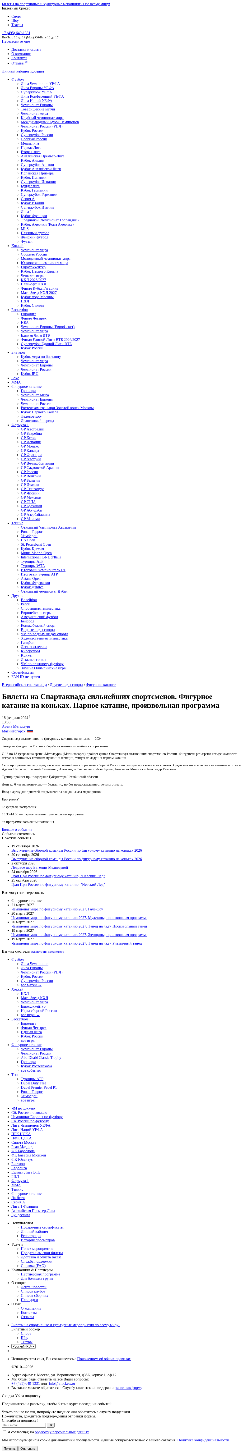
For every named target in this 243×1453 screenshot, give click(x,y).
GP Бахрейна (31, 433)
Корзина (37, 71)
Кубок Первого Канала (39, 271)
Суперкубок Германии (39, 194)
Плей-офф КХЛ (33, 284)
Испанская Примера (37, 173)
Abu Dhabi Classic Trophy (41, 1057)
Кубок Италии (32, 203)
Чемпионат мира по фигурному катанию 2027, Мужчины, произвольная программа (79, 918)
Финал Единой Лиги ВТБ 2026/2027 (50, 340)
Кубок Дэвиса (32, 587)
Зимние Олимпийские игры (43, 668)
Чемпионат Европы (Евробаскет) (48, 327)
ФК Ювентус (22, 1159)
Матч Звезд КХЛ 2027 (39, 293)
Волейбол (29, 600)
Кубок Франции (34, 216)
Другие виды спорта (66, 685)
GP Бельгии (30, 480)
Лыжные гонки (33, 660)
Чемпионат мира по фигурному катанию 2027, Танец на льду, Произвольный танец (79, 926)
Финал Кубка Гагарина (39, 288)
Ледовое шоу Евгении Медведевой (39, 867)
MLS (25, 229)
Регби (25, 604)
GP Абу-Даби (31, 510)
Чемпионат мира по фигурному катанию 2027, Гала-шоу (57, 909)
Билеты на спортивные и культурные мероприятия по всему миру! (56, 4)
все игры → (30, 1015)
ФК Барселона (23, 1151)
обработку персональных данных (62, 1432)
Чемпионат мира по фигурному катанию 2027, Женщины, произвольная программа (79, 935)
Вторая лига (31, 152)
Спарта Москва (23, 1142)
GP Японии (30, 493)
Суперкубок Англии (37, 165)
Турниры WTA (33, 566)
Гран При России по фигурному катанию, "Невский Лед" (58, 876)
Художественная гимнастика (44, 638)
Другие (17, 596)
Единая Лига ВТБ (25, 1172)
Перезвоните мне (16, 41)
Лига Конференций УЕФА (42, 96)
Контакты (19, 58)
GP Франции (31, 455)
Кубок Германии (34, 190)
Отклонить (28, 1448)
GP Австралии (32, 429)
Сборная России (34, 139)
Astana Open (31, 578)
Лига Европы (32, 968)
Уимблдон (29, 536)
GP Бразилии (31, 506)
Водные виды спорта (38, 630)
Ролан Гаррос (32, 532)
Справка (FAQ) (33, 1266)
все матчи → (31, 985)
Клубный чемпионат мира (42, 118)
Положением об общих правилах (104, 1359)
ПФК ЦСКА (21, 1138)
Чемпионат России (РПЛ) (41, 972)
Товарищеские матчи (38, 109)
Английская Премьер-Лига (43, 156)
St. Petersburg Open (36, 544)
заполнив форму (129, 1388)
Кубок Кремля (32, 549)
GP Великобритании (37, 463)
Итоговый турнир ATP (39, 574)
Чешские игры (32, 276)
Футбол (17, 79)
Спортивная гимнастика (41, 608)
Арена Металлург (16, 726)
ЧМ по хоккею (23, 1108)
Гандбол (27, 642)
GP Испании (31, 442)
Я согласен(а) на (48, 1432)
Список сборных (34, 1295)
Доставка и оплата (26, 49)
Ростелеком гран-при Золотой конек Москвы (57, 408)
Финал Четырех (34, 318)
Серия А (28, 199)
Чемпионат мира (34, 113)
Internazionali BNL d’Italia (41, 557)
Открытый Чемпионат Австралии (48, 527)
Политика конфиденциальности (203, 1440)
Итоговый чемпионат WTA (43, 570)
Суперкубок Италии (37, 207)
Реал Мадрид (22, 1147)
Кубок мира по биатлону (41, 357)
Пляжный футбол (35, 233)
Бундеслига (30, 186)
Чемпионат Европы (37, 105)
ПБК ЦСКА (21, 1134)
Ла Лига (18, 1198)
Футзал (27, 241)
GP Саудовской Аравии (40, 468)
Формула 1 (20, 425)
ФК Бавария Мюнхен (28, 1155)
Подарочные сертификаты (42, 1227)
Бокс (15, 378)
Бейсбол (27, 621)
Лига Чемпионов (34, 964)
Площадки (29, 1300)
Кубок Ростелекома (36, 1066)
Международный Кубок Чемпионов (50, 122)
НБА (25, 322)
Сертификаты (22, 672)
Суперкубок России (37, 135)
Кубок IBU (29, 374)
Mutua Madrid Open (36, 553)
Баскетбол (19, 310)
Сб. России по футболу (30, 1121)
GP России (29, 472)
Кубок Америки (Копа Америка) (47, 224)
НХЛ (25, 301)
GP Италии (30, 485)
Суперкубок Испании (38, 182)
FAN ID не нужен (25, 677)
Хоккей (17, 246)
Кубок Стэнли (32, 305)
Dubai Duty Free (33, 1083)
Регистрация (31, 1236)
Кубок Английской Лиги (41, 169)
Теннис (17, 523)
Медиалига (30, 143)
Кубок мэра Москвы (37, 297)
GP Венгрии (31, 476)
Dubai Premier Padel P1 (39, 1087)
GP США (28, 502)
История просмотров (38, 1240)
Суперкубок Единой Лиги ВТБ (46, 344)
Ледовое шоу (31, 416)
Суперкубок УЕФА (36, 92)
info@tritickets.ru (62, 1383)
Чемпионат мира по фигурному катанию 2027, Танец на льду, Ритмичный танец (76, 943)
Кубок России (32, 348)
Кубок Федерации (35, 583)
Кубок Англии (32, 160)
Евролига (28, 314)
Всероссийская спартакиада (24, 685)
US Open (28, 540)
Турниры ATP (32, 561)
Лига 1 (26, 212)
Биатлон (18, 352)
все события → (33, 1070)
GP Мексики (31, 497)
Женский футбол (34, 237)
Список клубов (33, 1291)
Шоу (15, 20)
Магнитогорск (13, 731)
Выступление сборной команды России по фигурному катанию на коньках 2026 (76, 850)
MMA (16, 382)
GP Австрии (31, 459)
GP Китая (28, 438)
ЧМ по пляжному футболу (42, 664)
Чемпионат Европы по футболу (37, 1117)
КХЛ (25, 994)
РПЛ (15, 1176)
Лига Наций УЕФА (36, 101)
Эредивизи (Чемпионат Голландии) (50, 220)
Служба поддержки (36, 1261)
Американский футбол (39, 617)
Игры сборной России (39, 1011)
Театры (17, 25)
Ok (51, 1425)
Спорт (16, 16)
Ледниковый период (37, 421)
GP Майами (30, 519)
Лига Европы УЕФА (37, 88)
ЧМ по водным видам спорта (44, 634)
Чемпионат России (36, 369)
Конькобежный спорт (38, 625)
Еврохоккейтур (33, 267)
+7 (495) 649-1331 (25, 1383)
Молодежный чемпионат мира (45, 258)
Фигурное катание (26, 386)
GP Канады (30, 450)
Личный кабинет (16, 71)
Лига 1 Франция (24, 1206)
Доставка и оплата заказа (41, 1257)
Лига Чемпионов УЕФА (40, 84)
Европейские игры (36, 613)
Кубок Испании (34, 177)
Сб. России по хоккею (29, 1112)
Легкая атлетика (34, 647)
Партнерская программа (40, 1274)
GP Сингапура (32, 489)
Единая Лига (31, 1032)
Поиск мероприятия (37, 1249)
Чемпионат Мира (35, 395)
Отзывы (20, 63)
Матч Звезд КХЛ (34, 998)
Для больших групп (37, 1278)
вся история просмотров (47, 951)
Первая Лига (31, 148)
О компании (21, 54)
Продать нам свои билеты (42, 1253)
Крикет (27, 655)
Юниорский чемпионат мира (44, 263)
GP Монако (30, 446)
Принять (10, 1448)
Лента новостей (34, 1287)
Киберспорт (30, 651)
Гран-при (28, 391)
